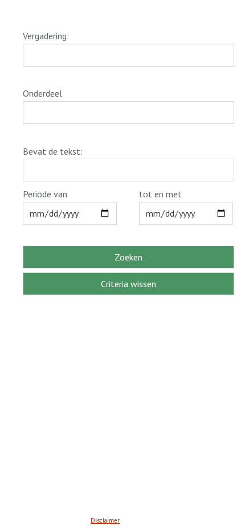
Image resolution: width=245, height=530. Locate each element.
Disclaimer (105, 520)
